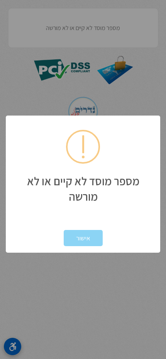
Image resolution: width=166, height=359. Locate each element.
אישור (83, 238)
